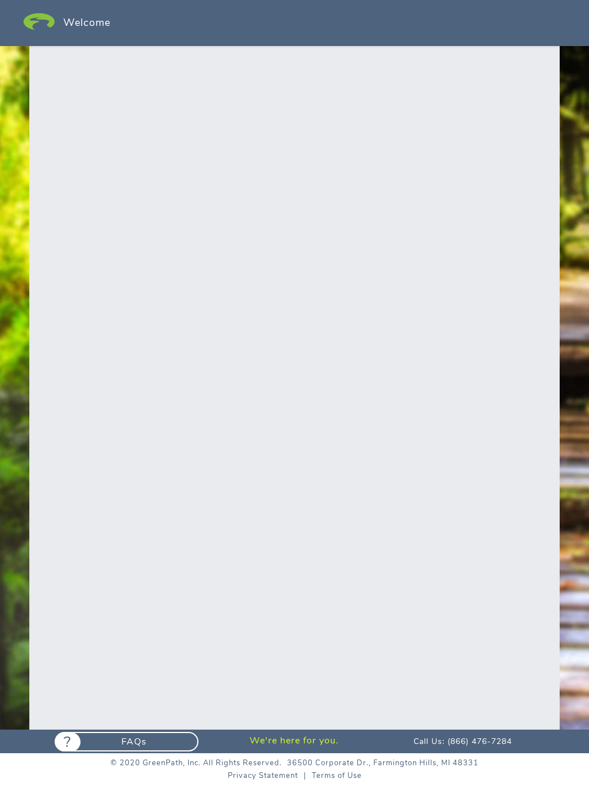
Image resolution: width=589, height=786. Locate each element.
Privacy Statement (263, 775)
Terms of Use (337, 775)
